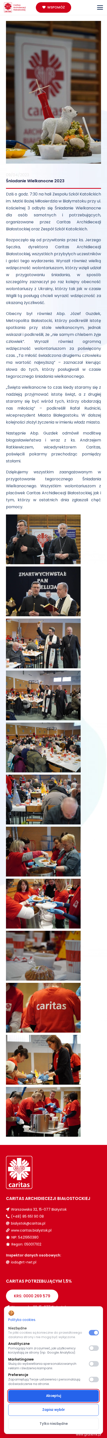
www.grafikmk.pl (88, 1434)
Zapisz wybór (53, 1409)
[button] (100, 7)
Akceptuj (53, 1395)
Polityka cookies (21, 1319)
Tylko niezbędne (54, 1423)
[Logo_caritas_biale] (30, 1172)
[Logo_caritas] (15, 7)
